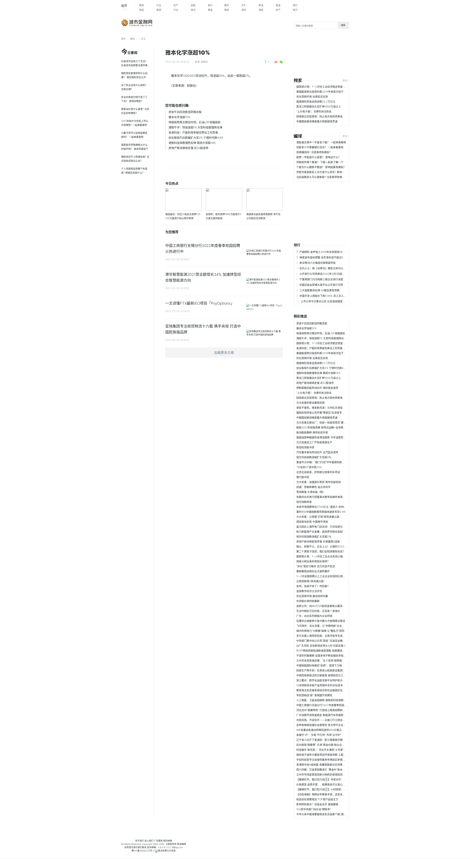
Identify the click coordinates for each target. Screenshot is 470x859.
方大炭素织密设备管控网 (310, 402)
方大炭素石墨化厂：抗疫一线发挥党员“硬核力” (323, 422)
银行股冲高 (302, 477)
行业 (158, 5)
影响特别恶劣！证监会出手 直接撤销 (317, 804)
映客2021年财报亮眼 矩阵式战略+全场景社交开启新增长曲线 (331, 427)
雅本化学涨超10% (179, 117)
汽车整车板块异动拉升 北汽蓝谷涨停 (317, 452)
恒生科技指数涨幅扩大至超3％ (313, 457)
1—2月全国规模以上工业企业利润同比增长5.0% (323, 576)
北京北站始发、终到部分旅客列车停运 (318, 472)
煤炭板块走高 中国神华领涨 (312, 521)
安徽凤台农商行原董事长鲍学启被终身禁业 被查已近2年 (328, 496)
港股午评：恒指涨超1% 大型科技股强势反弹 (195, 127)
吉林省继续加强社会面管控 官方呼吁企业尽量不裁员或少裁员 (331, 724)
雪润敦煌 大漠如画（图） (310, 491)
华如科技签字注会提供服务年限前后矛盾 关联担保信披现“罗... (331, 759)
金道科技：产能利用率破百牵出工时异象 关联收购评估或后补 (331, 348)
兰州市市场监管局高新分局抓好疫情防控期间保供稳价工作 (329, 774)
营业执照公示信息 (167, 850)
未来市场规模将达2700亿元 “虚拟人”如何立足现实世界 (327, 506)
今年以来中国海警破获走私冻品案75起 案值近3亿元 (326, 814)
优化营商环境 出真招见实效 (312, 96)
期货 (226, 5)
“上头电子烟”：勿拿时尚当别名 (314, 111)
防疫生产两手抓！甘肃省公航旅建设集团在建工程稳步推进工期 (332, 670)
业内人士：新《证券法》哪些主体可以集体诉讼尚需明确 (331, 268)
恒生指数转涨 (304, 501)
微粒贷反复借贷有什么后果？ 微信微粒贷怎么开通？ (134, 77)
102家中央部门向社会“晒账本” (313, 809)
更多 (345, 80)
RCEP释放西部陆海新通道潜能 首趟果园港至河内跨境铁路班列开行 (334, 650)
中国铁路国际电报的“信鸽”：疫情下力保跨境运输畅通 (326, 665)
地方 (295, 9)
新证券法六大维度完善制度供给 (318, 262)
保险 (243, 9)
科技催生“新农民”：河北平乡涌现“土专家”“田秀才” (324, 749)
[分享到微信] (281, 62)
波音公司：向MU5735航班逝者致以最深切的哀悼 (324, 605)
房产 (175, 5)
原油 (260, 5)
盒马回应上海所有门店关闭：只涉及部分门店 (322, 526)
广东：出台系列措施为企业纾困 (314, 615)
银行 (210, 5)
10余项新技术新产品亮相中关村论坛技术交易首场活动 (327, 685)
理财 (226, 9)
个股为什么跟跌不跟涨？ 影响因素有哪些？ (321, 167)
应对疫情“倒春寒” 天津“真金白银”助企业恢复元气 (324, 744)
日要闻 (129, 52)
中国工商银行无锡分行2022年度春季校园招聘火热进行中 (329, 705)
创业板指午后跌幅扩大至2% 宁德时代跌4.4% (196, 137)
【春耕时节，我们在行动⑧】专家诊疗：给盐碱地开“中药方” (331, 779)
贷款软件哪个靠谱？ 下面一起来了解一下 (319, 162)
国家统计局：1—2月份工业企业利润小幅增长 (322, 556)
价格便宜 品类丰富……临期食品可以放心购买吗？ (324, 784)
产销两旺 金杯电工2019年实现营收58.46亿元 (325, 251)
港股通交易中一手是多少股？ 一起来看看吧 (321, 142)
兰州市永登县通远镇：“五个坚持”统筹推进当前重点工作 (328, 660)
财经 (141, 9)
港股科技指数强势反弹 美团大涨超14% (192, 143)
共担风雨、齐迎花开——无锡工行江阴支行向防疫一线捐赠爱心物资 (334, 719)
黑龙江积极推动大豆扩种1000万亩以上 (318, 106)
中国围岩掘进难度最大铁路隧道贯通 (316, 121)
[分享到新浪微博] (275, 62)
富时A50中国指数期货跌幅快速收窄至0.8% (321, 511)
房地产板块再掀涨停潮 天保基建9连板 (318, 541)
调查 (260, 9)
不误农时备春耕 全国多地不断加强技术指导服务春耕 (326, 655)
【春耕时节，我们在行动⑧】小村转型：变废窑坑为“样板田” (331, 789)
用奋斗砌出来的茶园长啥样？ (313, 561)
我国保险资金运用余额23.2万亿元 (315, 101)
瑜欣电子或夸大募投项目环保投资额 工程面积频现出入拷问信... (332, 754)
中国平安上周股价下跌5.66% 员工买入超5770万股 (328, 295)
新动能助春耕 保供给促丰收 (312, 432)
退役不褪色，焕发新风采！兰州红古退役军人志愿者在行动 (329, 407)
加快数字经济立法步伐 (309, 591)
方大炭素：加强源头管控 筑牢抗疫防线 (318, 481)
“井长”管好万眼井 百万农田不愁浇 (315, 566)
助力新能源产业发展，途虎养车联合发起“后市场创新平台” (329, 531)
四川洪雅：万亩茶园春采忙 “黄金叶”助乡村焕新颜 (324, 769)
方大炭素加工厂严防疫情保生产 (314, 442)
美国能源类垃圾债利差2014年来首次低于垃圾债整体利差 (328, 91)
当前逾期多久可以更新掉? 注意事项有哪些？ (321, 176)
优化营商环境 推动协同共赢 (312, 596)
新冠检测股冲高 (305, 447)
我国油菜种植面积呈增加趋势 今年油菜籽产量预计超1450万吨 (331, 437)
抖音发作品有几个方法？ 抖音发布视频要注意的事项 (134, 65)
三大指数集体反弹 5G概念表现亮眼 (319, 290)
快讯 (193, 9)
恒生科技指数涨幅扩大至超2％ (313, 536)
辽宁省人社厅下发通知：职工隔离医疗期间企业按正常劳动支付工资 (334, 739)
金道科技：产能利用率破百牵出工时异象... (194, 132)
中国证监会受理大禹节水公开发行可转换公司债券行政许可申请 (335, 284)
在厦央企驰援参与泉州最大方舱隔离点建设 (320, 620)
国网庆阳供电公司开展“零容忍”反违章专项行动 (323, 412)
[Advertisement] (366, 61)
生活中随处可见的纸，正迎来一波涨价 (318, 610)
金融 (193, 5)
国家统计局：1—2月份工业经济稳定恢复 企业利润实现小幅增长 (332, 86)
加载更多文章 (224, 353)
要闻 (141, 5)
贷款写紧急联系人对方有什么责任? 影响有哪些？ (324, 172)
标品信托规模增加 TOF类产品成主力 (317, 799)
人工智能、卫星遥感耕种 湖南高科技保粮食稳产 (323, 700)
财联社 (204, 61)
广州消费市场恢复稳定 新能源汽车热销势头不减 (323, 715)
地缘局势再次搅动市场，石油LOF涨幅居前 (194, 122)
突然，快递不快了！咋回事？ (313, 586)
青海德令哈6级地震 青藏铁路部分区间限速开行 (323, 764)
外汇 (243, 5)
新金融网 (181, 844)
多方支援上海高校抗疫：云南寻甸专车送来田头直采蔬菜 (328, 635)
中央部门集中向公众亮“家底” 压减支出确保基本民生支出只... (330, 640)
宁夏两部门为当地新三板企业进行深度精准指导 (326, 279)
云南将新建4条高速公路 (310, 581)
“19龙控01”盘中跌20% (309, 467)
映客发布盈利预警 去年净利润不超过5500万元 (326, 257)
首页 (124, 7)
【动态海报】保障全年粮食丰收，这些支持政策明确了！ (328, 794)
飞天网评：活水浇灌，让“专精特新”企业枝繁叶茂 (324, 625)
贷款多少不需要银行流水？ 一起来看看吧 (319, 147)
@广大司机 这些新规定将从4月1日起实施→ (321, 645)
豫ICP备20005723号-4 (143, 850)
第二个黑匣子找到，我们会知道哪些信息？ (320, 551)
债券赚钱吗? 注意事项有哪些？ (314, 152)
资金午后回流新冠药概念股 (185, 112)
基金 (278, 5)
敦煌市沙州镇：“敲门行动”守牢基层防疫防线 (321, 462)
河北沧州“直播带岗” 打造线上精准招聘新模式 (322, 710)
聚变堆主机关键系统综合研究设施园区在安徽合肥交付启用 (329, 690)
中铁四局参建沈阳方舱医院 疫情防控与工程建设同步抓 (327, 675)
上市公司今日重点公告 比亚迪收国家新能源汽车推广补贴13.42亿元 (339, 301)
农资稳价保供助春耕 (307, 600)
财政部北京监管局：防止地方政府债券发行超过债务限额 (328, 116)
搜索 (343, 25)
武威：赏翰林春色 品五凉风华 (313, 486)
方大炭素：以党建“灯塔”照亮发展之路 (317, 516)
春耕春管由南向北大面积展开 (313, 571)
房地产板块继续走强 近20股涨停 (188, 148)
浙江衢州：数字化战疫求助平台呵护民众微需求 (323, 680)
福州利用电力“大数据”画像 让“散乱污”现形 (320, 630)
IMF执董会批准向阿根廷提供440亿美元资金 (321, 729)
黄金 (210, 9)
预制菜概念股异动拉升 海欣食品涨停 (317, 387)
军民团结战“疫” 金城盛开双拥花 (314, 695)
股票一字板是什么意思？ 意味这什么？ (318, 157)
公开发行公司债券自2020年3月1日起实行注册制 (327, 273)
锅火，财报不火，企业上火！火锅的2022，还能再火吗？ (329, 546)
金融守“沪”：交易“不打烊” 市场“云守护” (318, 734)
